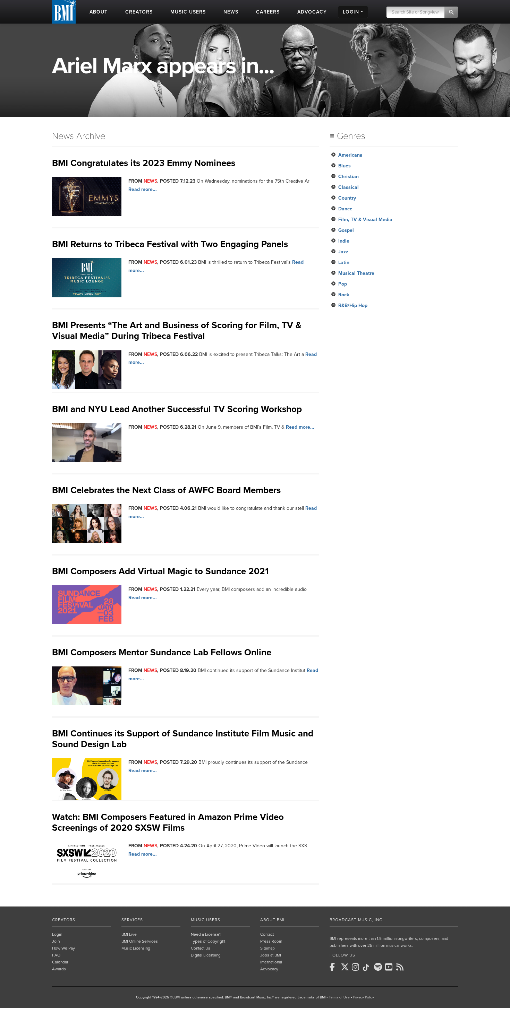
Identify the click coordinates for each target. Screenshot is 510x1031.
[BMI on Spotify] (379, 967)
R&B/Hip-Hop (352, 305)
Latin (343, 262)
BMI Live (129, 934)
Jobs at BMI (270, 955)
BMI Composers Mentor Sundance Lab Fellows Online (161, 652)
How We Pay (63, 948)
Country (347, 198)
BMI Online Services (139, 941)
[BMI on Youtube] (390, 967)
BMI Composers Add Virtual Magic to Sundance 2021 (160, 571)
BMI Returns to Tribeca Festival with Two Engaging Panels (170, 244)
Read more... (142, 189)
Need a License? (206, 934)
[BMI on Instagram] (357, 967)
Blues (344, 166)
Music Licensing (135, 948)
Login (57, 934)
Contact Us (200, 948)
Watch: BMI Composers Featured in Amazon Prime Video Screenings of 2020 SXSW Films (168, 822)
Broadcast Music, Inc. (357, 919)
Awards (59, 969)
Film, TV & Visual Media (365, 219)
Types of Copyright (208, 941)
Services (132, 919)
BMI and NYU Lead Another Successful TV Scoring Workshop (177, 409)
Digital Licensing (206, 955)
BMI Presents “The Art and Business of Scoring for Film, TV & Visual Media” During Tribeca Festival (176, 330)
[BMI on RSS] (401, 967)
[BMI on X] (345, 967)
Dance (345, 209)
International (271, 962)
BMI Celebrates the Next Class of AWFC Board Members (166, 490)
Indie (343, 241)
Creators (63, 919)
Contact (267, 934)
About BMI (272, 919)
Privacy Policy (363, 997)
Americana (350, 155)
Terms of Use (339, 997)
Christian (348, 177)
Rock (343, 295)
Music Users (205, 919)
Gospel (346, 230)
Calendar (60, 962)
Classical (348, 187)
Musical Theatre (356, 273)
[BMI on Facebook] (334, 967)
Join (56, 941)
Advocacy (269, 969)
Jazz (343, 252)
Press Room (271, 941)
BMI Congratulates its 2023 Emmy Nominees (143, 163)
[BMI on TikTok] (368, 967)
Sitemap (267, 948)
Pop (342, 284)
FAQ (56, 955)
